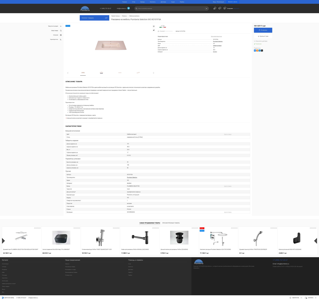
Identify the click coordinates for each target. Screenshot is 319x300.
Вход (214, 2)
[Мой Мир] (260, 51)
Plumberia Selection (218, 41)
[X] (262, 51)
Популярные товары (70, 266)
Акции (173, 2)
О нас (129, 263)
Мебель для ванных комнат (9, 283)
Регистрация (220, 2)
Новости (130, 272)
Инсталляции (5, 263)
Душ (3, 292)
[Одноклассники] (257, 51)
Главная (124, 2)
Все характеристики (216, 36)
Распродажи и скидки (70, 269)
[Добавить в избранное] (153, 26)
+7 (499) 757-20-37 (21, 297)
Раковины (4, 269)
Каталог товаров (88, 18)
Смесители (4, 278)
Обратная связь (9, 297)
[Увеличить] (111, 45)
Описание (55, 35)
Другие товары (228, 134)
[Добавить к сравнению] (153, 30)
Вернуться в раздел (53, 26)
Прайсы (182, 2)
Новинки (67, 263)
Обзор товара (54, 30)
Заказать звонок (232, 1)
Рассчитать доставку (261, 41)
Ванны (3, 289)
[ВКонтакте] (255, 51)
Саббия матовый (217, 45)
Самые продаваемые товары (149, 223)
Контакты (152, 2)
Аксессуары (5, 280)
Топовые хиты (68, 275)
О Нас (133, 2)
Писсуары (4, 275)
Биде (3, 272)
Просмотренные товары (171, 223)
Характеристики (54, 39)
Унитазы (4, 266)
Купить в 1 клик (264, 36)
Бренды (142, 2)
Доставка (163, 2)
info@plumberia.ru (283, 264)
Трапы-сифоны (5, 286)
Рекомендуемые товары (71, 272)
